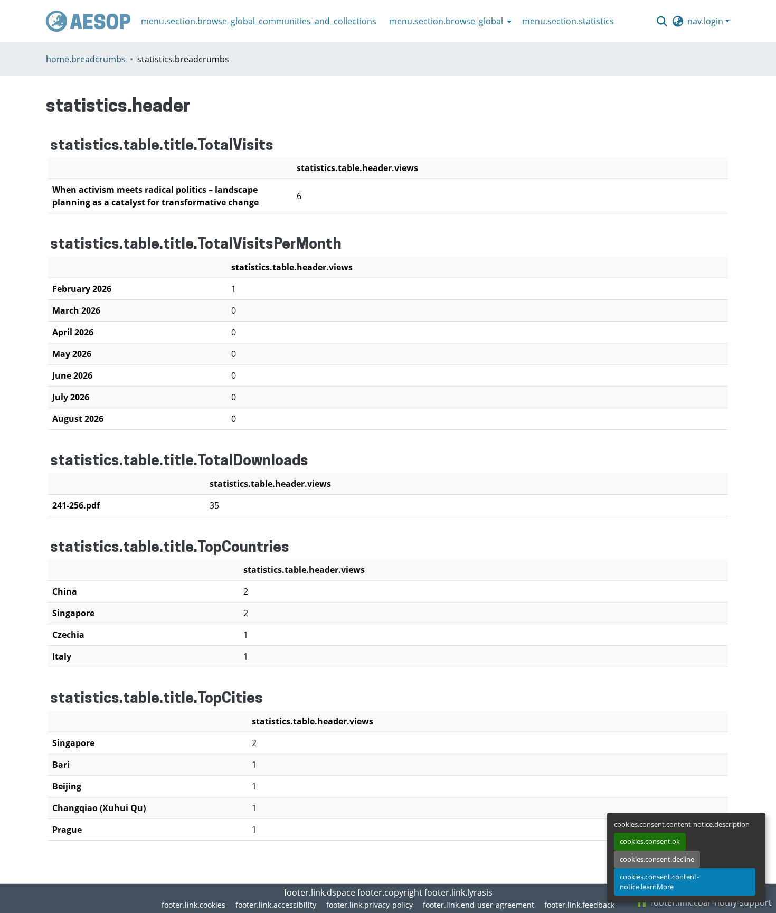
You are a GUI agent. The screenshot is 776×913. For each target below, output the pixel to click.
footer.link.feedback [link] (579, 905)
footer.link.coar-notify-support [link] (710, 902)
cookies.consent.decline (657, 859)
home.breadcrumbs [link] (86, 59)
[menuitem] (449, 21)
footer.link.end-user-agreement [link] (478, 905)
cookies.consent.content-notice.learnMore (659, 881)
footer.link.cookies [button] (193, 905)
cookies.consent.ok (650, 841)
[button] (88, 21)
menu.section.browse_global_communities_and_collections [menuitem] (258, 21)
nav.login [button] (706, 21)
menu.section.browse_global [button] (446, 21)
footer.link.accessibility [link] (275, 905)
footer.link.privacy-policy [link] (369, 905)
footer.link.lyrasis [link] (458, 892)
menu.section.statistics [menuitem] (568, 21)
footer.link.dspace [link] (319, 892)
